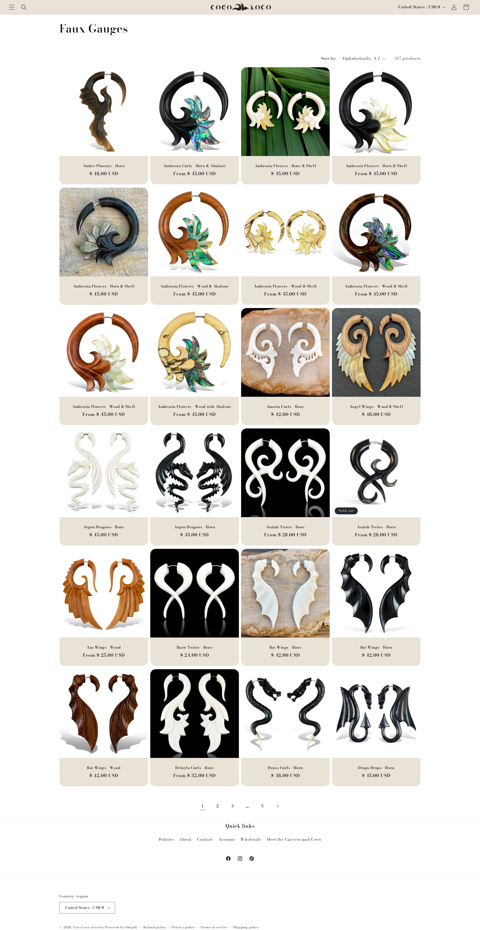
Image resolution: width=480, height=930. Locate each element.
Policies (166, 839)
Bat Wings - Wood (104, 767)
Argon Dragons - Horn (194, 527)
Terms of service (214, 927)
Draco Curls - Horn (285, 767)
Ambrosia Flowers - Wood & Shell (285, 286)
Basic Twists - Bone (194, 647)
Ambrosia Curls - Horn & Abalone (194, 165)
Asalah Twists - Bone (285, 527)
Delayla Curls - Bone (194, 767)
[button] (12, 7)
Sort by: (328, 58)
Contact (205, 839)
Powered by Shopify (121, 927)
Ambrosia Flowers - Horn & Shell (376, 165)
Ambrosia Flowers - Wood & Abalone (194, 286)
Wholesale (250, 839)
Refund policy (154, 927)
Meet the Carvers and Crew (294, 839)
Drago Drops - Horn (376, 767)
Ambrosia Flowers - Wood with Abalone (194, 406)
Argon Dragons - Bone (103, 527)
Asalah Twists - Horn (376, 527)
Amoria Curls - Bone (285, 406)
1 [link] (202, 806)
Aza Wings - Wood (104, 647)
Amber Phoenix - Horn (104, 165)
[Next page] (277, 806)
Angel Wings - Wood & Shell (376, 406)
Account (226, 839)
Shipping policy (246, 927)
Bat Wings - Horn (376, 647)
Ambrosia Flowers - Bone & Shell (285, 165)
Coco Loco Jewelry (88, 927)
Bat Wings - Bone (285, 647)
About (185, 839)
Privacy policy (183, 927)
